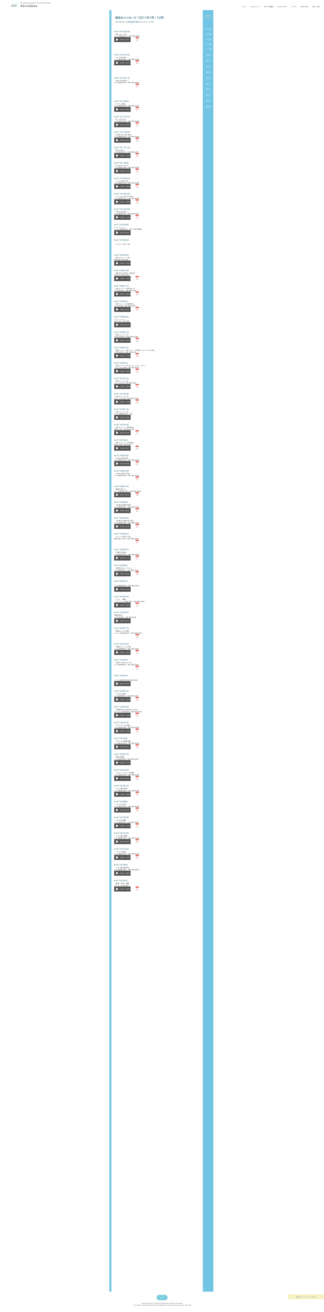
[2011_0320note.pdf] (137, 715)
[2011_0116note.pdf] (137, 857)
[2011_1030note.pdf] (137, 186)
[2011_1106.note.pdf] (137, 171)
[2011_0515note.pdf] (137, 558)
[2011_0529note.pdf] (137, 526)
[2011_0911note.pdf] (137, 293)
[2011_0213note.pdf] (137, 794)
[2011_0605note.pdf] (137, 510)
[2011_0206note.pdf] (137, 810)
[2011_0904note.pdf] (137, 309)
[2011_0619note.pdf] (137, 479)
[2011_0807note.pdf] (137, 371)
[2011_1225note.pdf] (137, 39)
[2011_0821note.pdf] (137, 340)
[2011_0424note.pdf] (137, 605)
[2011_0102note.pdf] (137, 889)
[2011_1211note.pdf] (137, 86)
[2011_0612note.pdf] (137, 494)
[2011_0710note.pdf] (137, 432)
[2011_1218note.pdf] (137, 62)
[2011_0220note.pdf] (137, 778)
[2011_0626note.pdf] (137, 463)
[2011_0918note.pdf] (137, 278)
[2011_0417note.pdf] (137, 636)
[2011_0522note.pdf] (137, 542)
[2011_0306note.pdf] (137, 746)
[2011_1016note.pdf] (137, 217)
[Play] (117, 39)
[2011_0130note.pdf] (137, 825)
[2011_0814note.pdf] (137, 355)
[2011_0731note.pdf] (137, 386)
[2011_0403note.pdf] (137, 668)
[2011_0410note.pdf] (137, 652)
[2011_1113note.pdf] (137, 155)
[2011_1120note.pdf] (137, 140)
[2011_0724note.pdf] (137, 401)
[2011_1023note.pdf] (137, 201)
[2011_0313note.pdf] (137, 731)
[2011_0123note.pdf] (137, 841)
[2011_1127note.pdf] (137, 124)
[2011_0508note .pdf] (137, 573)
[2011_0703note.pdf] (137, 448)
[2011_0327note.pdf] (137, 699)
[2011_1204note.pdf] (137, 109)
